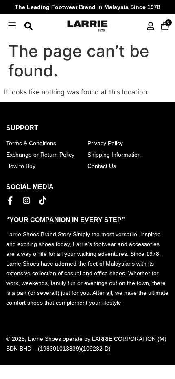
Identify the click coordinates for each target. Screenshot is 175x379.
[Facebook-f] (10, 200)
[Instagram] (26, 200)
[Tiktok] (43, 200)
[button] (12, 26)
